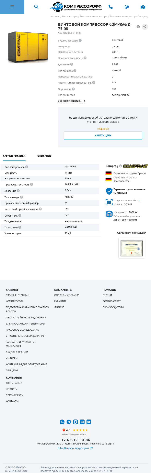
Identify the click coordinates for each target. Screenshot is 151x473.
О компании (14, 383)
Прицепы (12, 370)
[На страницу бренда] (135, 166)
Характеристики (14, 156)
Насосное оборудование (22, 330)
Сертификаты (14, 395)
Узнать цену (103, 135)
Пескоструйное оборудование (26, 317)
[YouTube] (89, 422)
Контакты (12, 401)
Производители (113, 307)
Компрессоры (15, 301)
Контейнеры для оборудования (26, 364)
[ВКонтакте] (82, 422)
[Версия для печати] (138, 26)
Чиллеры (11, 358)
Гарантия (60, 301)
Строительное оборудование (25, 336)
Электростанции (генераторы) (25, 323)
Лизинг (59, 307)
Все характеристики (69, 101)
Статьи (107, 295)
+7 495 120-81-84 (76, 440)
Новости (11, 389)
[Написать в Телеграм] (68, 422)
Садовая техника (17, 352)
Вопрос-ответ (112, 301)
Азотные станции (17, 295)
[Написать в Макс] (75, 422)
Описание (44, 156)
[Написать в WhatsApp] (62, 422)
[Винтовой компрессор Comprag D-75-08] (27, 47)
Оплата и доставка (66, 295)
